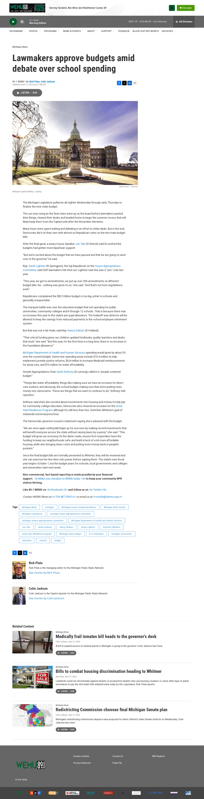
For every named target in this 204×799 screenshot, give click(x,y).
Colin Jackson (48, 81)
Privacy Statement (82, 763)
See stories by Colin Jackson (46, 598)
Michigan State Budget (70, 534)
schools (43, 540)
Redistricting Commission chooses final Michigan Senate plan (111, 709)
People (33, 31)
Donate (187, 7)
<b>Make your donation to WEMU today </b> (60, 478)
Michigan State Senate (115, 507)
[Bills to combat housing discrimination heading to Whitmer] (32, 677)
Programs (50, 31)
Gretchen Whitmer (111, 527)
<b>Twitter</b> (98, 489)
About (91, 31)
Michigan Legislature (32, 514)
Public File (117, 763)
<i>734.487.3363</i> (64, 496)
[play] (13, 21)
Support (106, 31)
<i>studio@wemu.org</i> (107, 496)
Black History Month (146, 31)
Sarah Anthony (65, 371)
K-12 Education (96, 534)
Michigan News (20, 46)
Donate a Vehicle (81, 756)
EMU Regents (158, 756)
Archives (167, 31)
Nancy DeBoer (76, 330)
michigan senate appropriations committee (43, 520)
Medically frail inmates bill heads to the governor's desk (106, 636)
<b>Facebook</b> (57, 489)
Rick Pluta (34, 81)
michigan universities (121, 534)
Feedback (124, 31)
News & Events (72, 31)
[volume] (22, 21)
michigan (49, 507)
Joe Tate (80, 243)
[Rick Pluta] (19, 570)
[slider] (26, 21)
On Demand (16, 31)
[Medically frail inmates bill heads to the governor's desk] (32, 642)
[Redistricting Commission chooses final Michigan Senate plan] (32, 715)
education (27, 540)
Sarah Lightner (37, 266)
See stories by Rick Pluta (44, 572)
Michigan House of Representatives (79, 507)
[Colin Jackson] (19, 596)
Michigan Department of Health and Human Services (54, 352)
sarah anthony (45, 527)
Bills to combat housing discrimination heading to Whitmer (109, 671)
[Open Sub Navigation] (25, 31)
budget (58, 540)
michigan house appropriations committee (70, 514)
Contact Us (118, 756)
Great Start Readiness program (37, 534)
